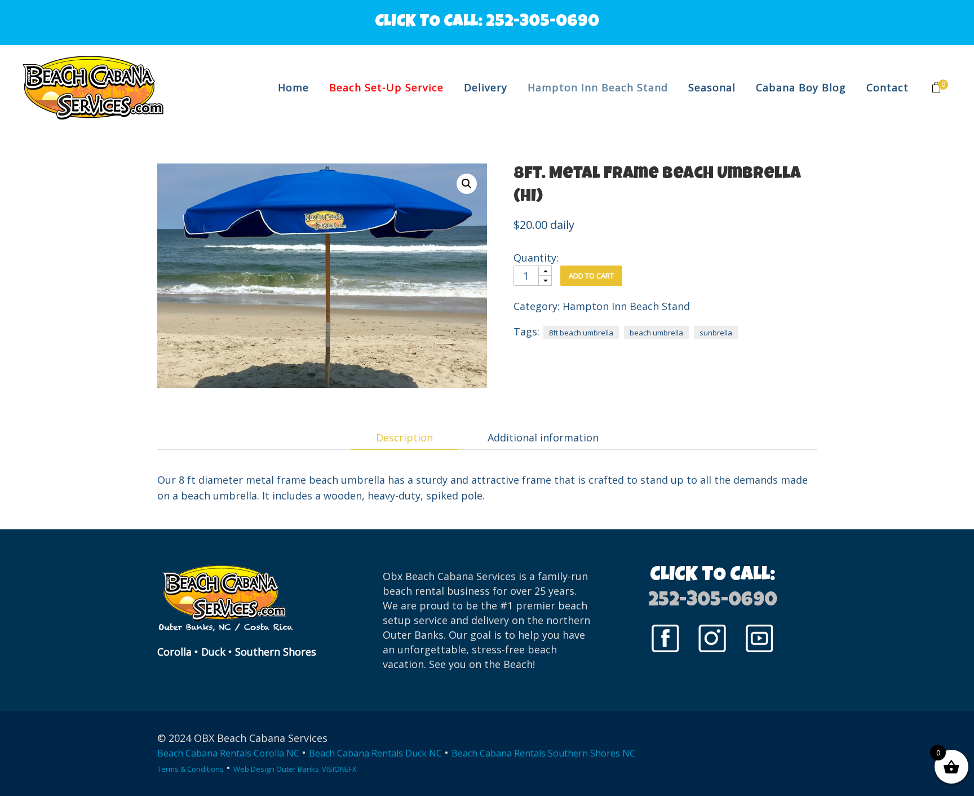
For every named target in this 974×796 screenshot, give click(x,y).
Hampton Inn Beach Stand (626, 306)
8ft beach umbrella (581, 333)
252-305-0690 (542, 22)
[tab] (404, 437)
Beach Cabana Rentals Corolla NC (228, 753)
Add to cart (591, 276)
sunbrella (715, 333)
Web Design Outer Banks (276, 769)
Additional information (543, 437)
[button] (467, 184)
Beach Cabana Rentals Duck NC (375, 753)
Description (404, 437)
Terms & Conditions (190, 769)
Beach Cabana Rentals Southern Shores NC (543, 753)
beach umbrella (656, 333)
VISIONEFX (339, 769)
